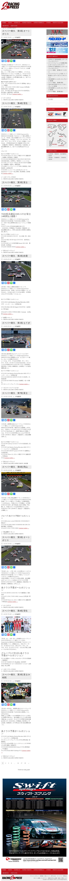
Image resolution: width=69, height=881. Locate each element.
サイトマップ (59, 875)
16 (18, 763)
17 (21, 763)
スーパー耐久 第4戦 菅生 (15, 103)
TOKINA (63, 157)
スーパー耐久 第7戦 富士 (15, 393)
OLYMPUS (63, 154)
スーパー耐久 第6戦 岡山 (15, 467)
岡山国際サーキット (9, 532)
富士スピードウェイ (9, 250)
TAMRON (56, 157)
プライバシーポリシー (34, 875)
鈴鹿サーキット (7, 317)
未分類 (26, 463)
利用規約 (41, 875)
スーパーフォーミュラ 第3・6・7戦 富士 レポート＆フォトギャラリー (57, 75)
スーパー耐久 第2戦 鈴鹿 (15, 256)
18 (25, 763)
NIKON (57, 154)
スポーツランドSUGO (9, 177)
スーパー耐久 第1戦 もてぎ (16, 323)
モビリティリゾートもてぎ (11, 387)
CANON (51, 154)
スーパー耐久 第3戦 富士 (15, 182)
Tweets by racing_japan (24, 769)
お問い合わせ (53, 875)
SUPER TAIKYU (18, 100)
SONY (50, 155)
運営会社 (65, 875)
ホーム (4, 28)
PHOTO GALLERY (8, 100)
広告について (47, 875)
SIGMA (51, 157)
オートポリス (7, 98)
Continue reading (17, 94)
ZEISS (50, 159)
